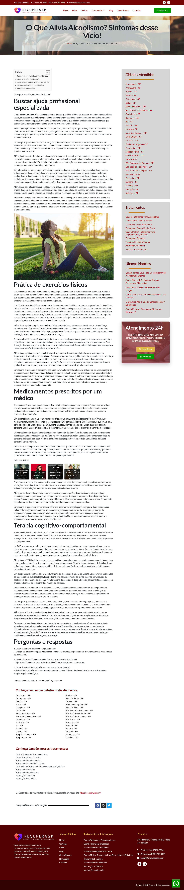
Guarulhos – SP (23, 720)
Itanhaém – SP (22, 723)
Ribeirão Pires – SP (74, 707)
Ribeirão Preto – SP (74, 698)
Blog (111, 11)
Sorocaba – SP (72, 723)
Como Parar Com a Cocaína (28, 757)
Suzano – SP (71, 729)
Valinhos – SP (72, 738)
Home (65, 11)
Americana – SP (23, 695)
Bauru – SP (21, 704)
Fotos (74, 11)
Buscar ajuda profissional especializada (32, 76)
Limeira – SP (21, 732)
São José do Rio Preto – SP (78, 714)
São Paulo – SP (73, 720)
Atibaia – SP (21, 701)
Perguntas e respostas (26, 88)
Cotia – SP (21, 710)
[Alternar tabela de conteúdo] (46, 72)
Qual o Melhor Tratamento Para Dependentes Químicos (40, 767)
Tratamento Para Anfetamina (28, 761)
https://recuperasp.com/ (90, 793)
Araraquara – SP (23, 698)
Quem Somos (123, 11)
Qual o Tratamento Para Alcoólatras (31, 754)
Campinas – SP (23, 707)
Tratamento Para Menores (27, 773)
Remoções (64, 859)
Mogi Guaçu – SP (24, 738)
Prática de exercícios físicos (28, 79)
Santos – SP (71, 695)
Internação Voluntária (25, 776)
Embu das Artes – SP (25, 714)
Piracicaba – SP (73, 735)
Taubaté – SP (72, 732)
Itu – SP (19, 726)
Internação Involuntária (26, 779)
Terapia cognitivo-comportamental (30, 85)
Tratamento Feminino (25, 770)
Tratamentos (97, 11)
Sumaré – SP (72, 726)
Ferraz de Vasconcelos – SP (28, 717)
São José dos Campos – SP (78, 717)
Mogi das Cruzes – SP (26, 735)
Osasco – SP (71, 701)
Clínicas (84, 11)
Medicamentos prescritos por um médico (33, 82)
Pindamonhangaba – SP (77, 704)
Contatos (137, 11)
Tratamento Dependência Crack (30, 764)
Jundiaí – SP (21, 729)
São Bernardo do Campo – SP (79, 710)
